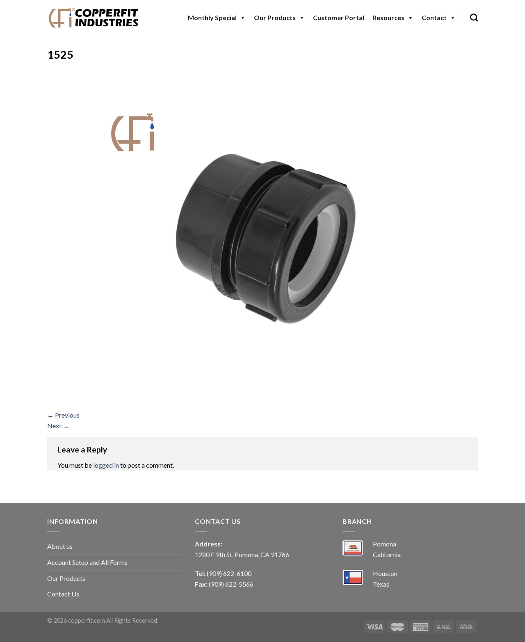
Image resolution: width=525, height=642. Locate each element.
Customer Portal (338, 17)
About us (60, 546)
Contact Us (63, 594)
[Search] (474, 17)
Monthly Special (212, 17)
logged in (106, 465)
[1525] (262, 238)
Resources (388, 17)
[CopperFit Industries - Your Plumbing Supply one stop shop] (94, 17)
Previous (63, 415)
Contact (434, 17)
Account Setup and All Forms (87, 562)
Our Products (275, 17)
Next (58, 426)
